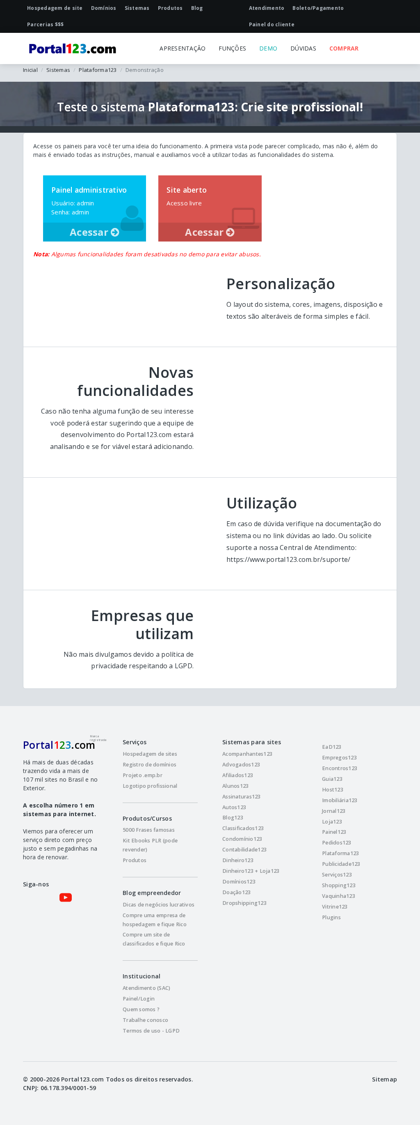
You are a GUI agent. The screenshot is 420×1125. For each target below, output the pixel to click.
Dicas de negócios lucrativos (158, 904)
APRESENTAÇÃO (182, 48)
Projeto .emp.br (142, 775)
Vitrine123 (335, 906)
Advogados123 (241, 764)
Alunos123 (235, 785)
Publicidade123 (341, 863)
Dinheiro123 (237, 860)
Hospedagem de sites (150, 753)
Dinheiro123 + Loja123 (250, 870)
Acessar (90, 232)
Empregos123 (339, 757)
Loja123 (332, 821)
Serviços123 (337, 874)
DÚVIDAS (303, 48)
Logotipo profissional (150, 785)
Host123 (332, 789)
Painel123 (334, 831)
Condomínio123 (242, 838)
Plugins (331, 917)
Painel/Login (139, 998)
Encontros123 (339, 768)
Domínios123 (239, 881)
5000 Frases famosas (149, 829)
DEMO (268, 48)
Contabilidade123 (244, 849)
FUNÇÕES (232, 48)
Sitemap (384, 1079)
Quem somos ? (141, 1009)
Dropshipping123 (244, 903)
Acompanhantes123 (247, 753)
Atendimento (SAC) (146, 988)
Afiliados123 (237, 775)
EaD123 (332, 746)
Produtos (134, 860)
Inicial (30, 70)
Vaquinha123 (338, 896)
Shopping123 (339, 885)
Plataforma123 (97, 70)
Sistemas (58, 70)
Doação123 (236, 892)
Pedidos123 (337, 842)
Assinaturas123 (241, 796)
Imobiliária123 (340, 800)
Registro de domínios (149, 764)
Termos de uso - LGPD (151, 1030)
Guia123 (332, 778)
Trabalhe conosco (145, 1020)
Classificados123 (243, 828)
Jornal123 (333, 811)
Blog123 (232, 817)
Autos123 (234, 807)
